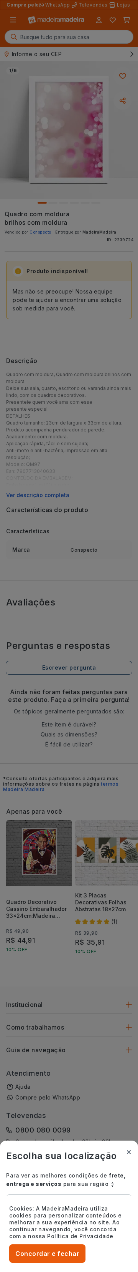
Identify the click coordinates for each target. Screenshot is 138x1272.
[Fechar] (129, 1152)
